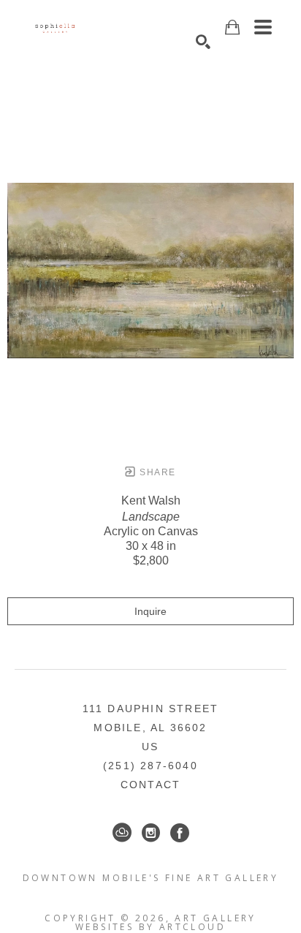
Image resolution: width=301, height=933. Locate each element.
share (156, 472)
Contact (150, 784)
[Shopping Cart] (232, 27)
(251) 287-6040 (150, 765)
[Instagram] (151, 832)
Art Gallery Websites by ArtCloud (165, 922)
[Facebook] (179, 832)
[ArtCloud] (122, 832)
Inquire (150, 611)
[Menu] (263, 27)
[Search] (203, 41)
